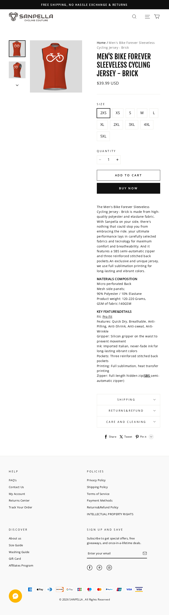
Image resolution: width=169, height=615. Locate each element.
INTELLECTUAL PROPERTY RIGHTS (110, 514)
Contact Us (16, 487)
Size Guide (16, 545)
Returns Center (19, 500)
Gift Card (15, 559)
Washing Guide (19, 552)
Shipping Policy (97, 487)
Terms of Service (98, 494)
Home (101, 43)
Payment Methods (99, 500)
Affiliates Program (21, 565)
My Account (17, 494)
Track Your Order (20, 507)
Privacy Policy (96, 480)
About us (15, 538)
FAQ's (13, 480)
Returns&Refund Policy (103, 507)
